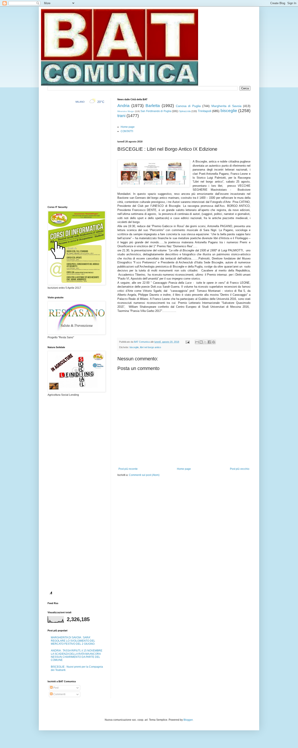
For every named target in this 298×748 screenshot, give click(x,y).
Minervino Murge (125, 111)
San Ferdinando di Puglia (155, 111)
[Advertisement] (168, 490)
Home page (128, 126)
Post (55, 687)
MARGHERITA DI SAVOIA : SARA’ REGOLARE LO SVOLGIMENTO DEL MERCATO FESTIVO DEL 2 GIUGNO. (73, 640)
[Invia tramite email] (197, 342)
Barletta (153, 105)
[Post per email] (187, 341)
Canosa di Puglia (188, 106)
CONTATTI (127, 131)
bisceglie (229, 110)
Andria (123, 105)
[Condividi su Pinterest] (213, 342)
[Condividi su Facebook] (209, 342)
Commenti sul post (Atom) (144, 475)
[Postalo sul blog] (201, 342)
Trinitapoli (204, 111)
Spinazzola (185, 111)
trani (121, 115)
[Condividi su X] (205, 342)
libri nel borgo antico (150, 347)
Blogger (188, 719)
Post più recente (128, 468)
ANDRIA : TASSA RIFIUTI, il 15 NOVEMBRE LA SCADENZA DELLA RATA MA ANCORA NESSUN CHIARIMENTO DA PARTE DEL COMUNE (76, 655)
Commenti (59, 694)
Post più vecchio (239, 468)
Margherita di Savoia (226, 106)
